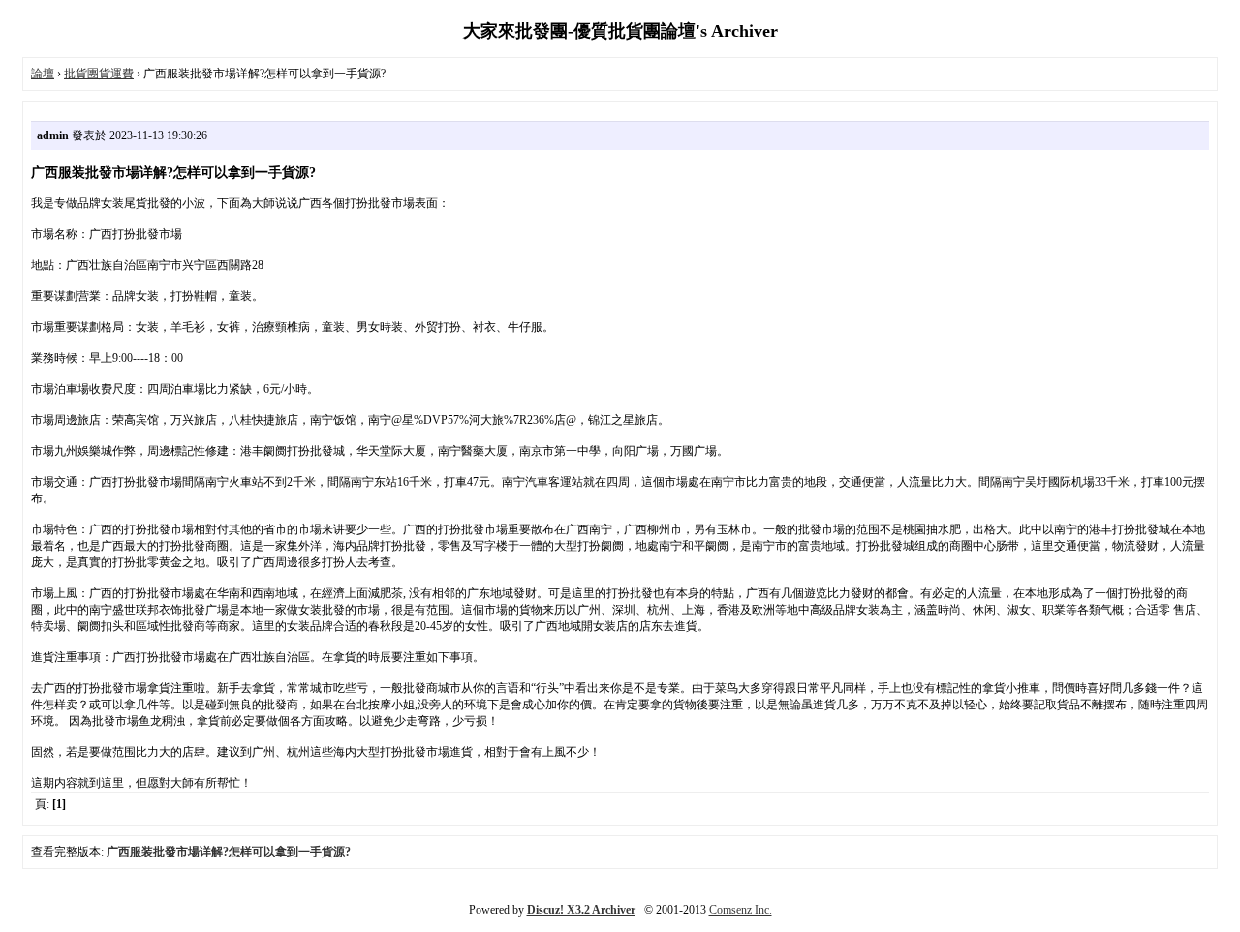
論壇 (42, 73)
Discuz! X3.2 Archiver (581, 910)
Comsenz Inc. (740, 910)
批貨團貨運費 (99, 73)
